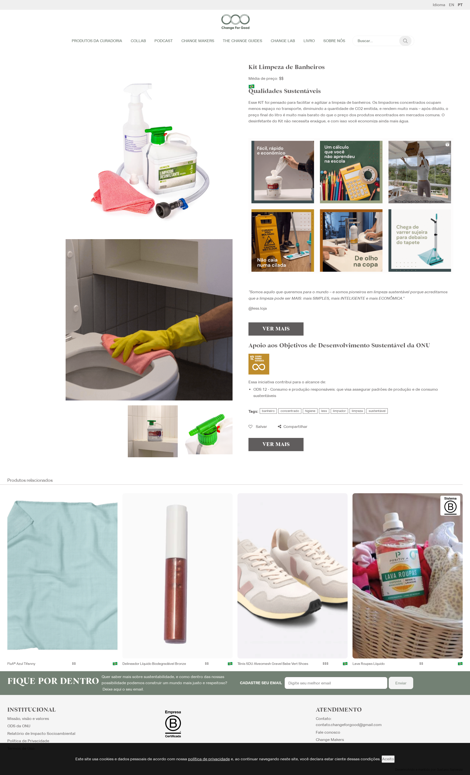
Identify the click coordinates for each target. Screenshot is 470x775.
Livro (309, 40)
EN (451, 5)
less (324, 411)
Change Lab (283, 40)
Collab (138, 40)
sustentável (377, 411)
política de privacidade (209, 759)
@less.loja (257, 308)
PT (460, 5)
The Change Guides (242, 40)
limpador (339, 411)
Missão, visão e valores (28, 718)
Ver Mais (276, 329)
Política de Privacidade (28, 741)
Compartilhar (294, 426)
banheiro (268, 411)
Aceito (388, 759)
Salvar (261, 426)
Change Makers (197, 40)
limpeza (357, 411)
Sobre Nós (334, 40)
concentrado (290, 411)
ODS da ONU (18, 726)
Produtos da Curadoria (97, 40)
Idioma (439, 5)
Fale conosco (328, 732)
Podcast (163, 40)
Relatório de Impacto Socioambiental (41, 733)
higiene (310, 411)
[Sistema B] (450, 506)
